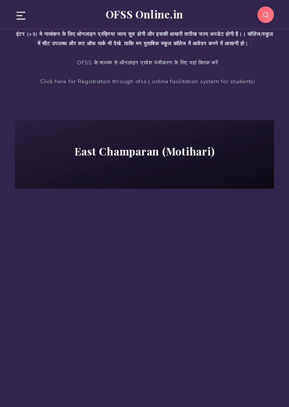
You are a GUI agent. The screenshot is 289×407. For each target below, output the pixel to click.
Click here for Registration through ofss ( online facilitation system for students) (146, 81)
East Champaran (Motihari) (74, 242)
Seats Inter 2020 (74, 251)
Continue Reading (76, 370)
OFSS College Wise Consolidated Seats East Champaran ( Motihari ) (75, 274)
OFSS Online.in (145, 14)
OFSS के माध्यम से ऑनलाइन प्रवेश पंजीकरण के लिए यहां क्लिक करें (146, 62)
